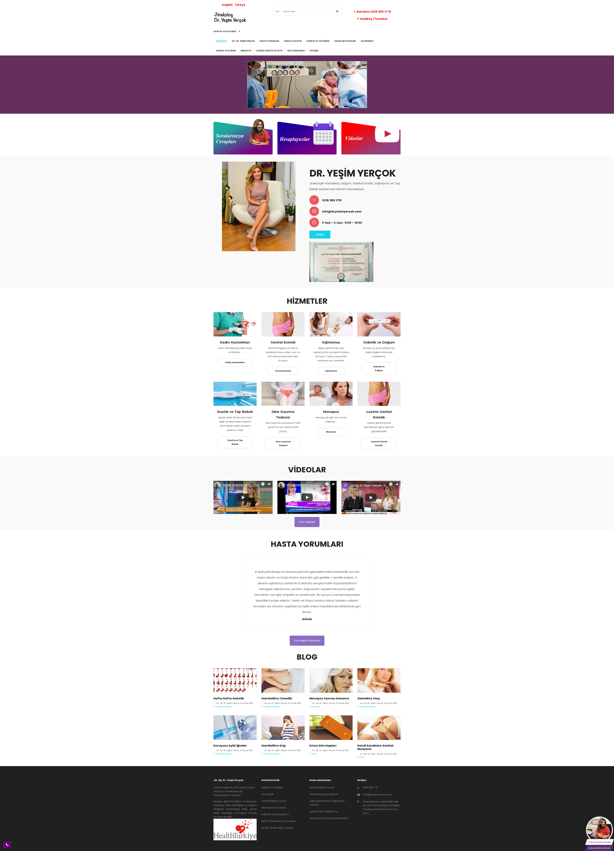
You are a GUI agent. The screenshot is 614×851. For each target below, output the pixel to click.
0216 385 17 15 (370, 787)
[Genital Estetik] (283, 324)
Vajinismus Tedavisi (272, 787)
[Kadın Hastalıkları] (235, 324)
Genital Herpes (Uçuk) (273, 801)
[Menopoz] (331, 393)
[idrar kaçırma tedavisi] (283, 393)
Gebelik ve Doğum (379, 342)
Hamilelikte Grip (273, 746)
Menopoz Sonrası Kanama (329, 698)
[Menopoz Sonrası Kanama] (331, 680)
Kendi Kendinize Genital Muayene (375, 747)
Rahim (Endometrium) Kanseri (278, 821)
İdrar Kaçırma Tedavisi (273, 807)
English (227, 5)
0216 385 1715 (332, 200)
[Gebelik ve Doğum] (379, 324)
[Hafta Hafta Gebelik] (235, 680)
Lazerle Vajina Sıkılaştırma (323, 811)
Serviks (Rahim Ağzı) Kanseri (277, 827)
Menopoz (331, 412)
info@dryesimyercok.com (342, 211)
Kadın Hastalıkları (235, 342)
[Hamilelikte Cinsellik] (283, 680)
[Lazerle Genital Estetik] (379, 393)
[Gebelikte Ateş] (379, 680)
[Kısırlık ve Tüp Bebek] (235, 393)
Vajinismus (331, 342)
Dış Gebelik (267, 794)
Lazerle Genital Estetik (379, 443)
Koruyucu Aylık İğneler (230, 746)
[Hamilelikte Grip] (283, 727)
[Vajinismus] (331, 324)
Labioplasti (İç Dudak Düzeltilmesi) (328, 818)
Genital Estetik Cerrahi (321, 787)
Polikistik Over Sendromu (275, 814)
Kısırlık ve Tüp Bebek (235, 412)
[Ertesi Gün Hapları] (331, 727)
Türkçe (240, 5)
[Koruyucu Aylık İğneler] (235, 727)
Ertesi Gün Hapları (322, 746)
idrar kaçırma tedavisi (283, 443)
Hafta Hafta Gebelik (228, 698)
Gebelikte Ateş (368, 698)
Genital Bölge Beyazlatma (323, 794)
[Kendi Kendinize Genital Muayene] (379, 727)
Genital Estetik (283, 342)
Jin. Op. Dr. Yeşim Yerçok (226, 703)
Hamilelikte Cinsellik (276, 698)
